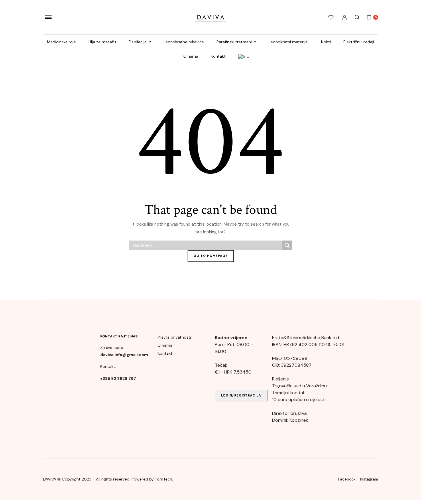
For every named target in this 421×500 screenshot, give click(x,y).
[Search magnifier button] (287, 245)
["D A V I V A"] (210, 17)
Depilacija (138, 41)
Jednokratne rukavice (184, 41)
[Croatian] (243, 57)
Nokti (326, 41)
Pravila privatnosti (174, 337)
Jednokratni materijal (288, 41)
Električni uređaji (358, 41)
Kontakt (218, 56)
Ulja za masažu (102, 41)
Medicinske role (61, 41)
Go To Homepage (211, 256)
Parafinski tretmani (234, 41)
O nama (190, 56)
